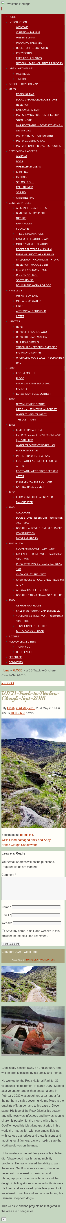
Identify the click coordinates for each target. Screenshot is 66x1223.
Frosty (11, 708)
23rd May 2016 (25, 708)
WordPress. (47, 959)
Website (6, 923)
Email (6, 915)
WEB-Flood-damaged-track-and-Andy (26, 840)
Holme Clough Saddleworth (19, 844)
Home (5, 670)
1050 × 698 (17, 713)
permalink (26, 834)
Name (6, 907)
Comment (8, 874)
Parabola (32, 959)
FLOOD (17, 670)
